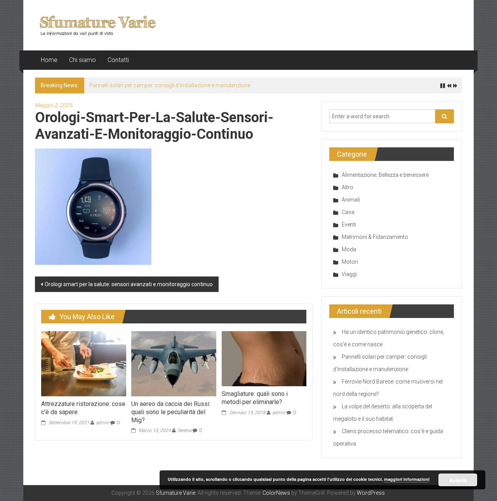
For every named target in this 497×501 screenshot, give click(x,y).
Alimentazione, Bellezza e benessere (385, 175)
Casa (348, 212)
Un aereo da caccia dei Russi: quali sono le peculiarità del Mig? (170, 412)
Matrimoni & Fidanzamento (375, 237)
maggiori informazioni (406, 479)
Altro (347, 187)
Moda (349, 249)
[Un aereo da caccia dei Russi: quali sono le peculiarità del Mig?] (173, 363)
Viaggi (349, 274)
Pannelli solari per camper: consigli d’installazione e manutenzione (169, 85)
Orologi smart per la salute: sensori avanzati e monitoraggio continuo (129, 284)
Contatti (118, 60)
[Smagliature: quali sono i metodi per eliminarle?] (264, 358)
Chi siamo (82, 60)
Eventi (349, 224)
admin (102, 422)
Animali (351, 200)
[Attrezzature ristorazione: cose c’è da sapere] (83, 363)
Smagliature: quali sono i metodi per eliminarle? (255, 398)
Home (49, 60)
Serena (184, 430)
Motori (350, 262)
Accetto (458, 480)
